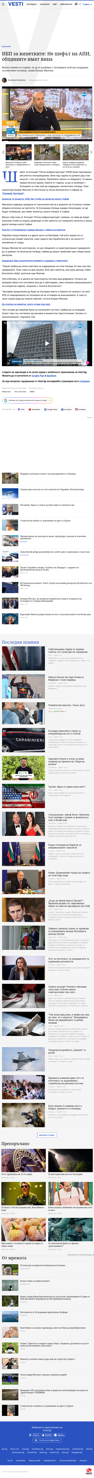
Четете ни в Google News (49, 1440)
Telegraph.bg (76, 1452)
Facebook (67, 409)
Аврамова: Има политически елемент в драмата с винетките (35, 260)
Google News (52, 409)
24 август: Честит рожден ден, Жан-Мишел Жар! (22, 1208)
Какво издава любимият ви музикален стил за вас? (70, 1208)
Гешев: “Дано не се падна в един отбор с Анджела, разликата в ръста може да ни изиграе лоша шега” (54, 1344)
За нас (10, 1461)
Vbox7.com (14, 1449)
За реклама (20, 1461)
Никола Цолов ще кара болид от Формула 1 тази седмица (66, 678)
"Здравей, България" (13, 193)
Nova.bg (49, 1449)
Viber (23, 409)
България (44, 4)
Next (91, 157)
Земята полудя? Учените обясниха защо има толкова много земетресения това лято (67, 989)
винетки (7, 391)
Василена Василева (17, 80)
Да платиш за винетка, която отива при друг (26, 304)
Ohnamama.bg (18, 1452)
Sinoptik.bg (31, 1452)
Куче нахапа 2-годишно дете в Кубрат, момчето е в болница (65, 1107)
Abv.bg (4, 1449)
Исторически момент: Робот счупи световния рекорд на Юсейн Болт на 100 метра (56, 584)
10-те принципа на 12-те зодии (16, 1174)
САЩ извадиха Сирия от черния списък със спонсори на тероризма (68, 650)
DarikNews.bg (37, 1449)
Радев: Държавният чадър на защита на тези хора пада (69, 874)
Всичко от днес (47, 1135)
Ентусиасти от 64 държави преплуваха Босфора (44, 1312)
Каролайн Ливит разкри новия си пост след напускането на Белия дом (55, 614)
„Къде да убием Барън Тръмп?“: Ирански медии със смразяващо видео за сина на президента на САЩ (69, 903)
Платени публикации (67, 1461)
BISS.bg (89, 1449)
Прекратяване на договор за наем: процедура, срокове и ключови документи (53, 537)
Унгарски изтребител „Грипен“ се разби (67, 1051)
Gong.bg (25, 1449)
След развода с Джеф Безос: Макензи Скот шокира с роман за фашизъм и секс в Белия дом (68, 817)
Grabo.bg (43, 1452)
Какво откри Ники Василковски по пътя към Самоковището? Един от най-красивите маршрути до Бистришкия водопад (55, 1297)
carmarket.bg (24, 555)
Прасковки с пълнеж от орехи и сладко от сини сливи (22, 1244)
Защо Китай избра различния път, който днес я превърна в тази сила (55, 552)
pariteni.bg (23, 541)
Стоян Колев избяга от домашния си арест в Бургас (45, 520)
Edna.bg (65, 1452)
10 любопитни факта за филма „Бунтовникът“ (63, 1244)
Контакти (83, 1461)
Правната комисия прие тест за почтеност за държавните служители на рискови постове (66, 1080)
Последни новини (20, 642)
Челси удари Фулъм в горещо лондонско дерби (43, 1374)
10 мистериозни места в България (65, 1174)
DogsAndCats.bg (62, 1449)
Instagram (84, 381)
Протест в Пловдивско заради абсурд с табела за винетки (33, 229)
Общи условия (34, 1461)
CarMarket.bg (77, 1449)
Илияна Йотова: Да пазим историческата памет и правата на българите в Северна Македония (51, 599)
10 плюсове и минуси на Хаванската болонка (42, 1265)
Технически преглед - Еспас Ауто (66, 705)
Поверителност (50, 1461)
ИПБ (32, 391)
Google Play (38, 375)
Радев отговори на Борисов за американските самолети (64, 846)
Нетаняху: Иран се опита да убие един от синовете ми (47, 505)
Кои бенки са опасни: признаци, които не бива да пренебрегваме (53, 1327)
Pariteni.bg (54, 1452)
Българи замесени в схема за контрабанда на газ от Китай (64, 732)
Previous (3, 157)
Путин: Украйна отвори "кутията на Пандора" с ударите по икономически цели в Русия (49, 568)
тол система (20, 391)
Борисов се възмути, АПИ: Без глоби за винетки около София (35, 199)
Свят (55, 4)
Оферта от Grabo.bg (55, 708)
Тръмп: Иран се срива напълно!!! (66, 786)
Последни (32, 4)
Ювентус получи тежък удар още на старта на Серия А (47, 1359)
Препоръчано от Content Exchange (79, 1255)
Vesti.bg (15, 4)
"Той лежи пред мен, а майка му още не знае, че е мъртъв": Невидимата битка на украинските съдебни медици (68, 1018)
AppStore (51, 375)
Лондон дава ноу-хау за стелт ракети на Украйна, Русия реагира (52, 489)
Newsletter (36, 409)
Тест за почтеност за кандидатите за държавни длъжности (68, 960)
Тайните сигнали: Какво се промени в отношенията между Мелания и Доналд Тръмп (68, 931)
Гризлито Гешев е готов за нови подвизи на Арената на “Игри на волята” (66, 761)
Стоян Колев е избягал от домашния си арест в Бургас (47, 1406)
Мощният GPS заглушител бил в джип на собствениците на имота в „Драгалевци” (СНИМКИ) (54, 1391)
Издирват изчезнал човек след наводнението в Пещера (48, 473)
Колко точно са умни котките (35, 1281)
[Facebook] (47, 1464)
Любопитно (66, 4)
